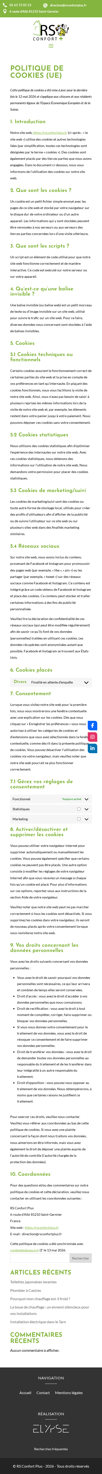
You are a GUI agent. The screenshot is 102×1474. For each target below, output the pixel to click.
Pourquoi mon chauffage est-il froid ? (40, 1298)
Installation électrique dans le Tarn (38, 1321)
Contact (43, 1393)
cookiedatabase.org (24, 1250)
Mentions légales (69, 1393)
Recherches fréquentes (51, 1449)
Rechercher (80, 1258)
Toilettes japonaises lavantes (33, 1281)
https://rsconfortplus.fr (50, 133)
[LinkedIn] (92, 748)
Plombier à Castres (25, 1290)
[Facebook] (92, 725)
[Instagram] (92, 737)
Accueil (25, 1393)
